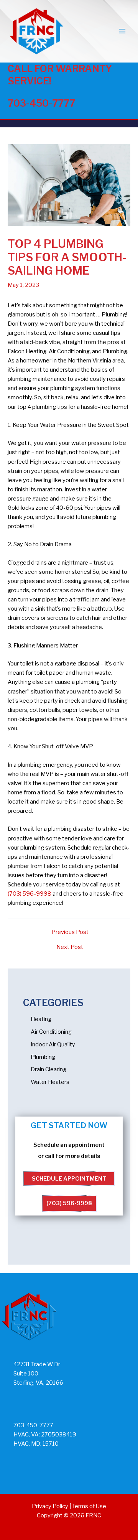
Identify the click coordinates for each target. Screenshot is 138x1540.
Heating (41, 1019)
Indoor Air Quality (53, 1044)
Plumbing (43, 1057)
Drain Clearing (48, 1069)
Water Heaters (50, 1082)
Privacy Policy (50, 1506)
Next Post (69, 947)
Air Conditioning (51, 1031)
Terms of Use (89, 1506)
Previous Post (70, 932)
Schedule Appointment (69, 1178)
